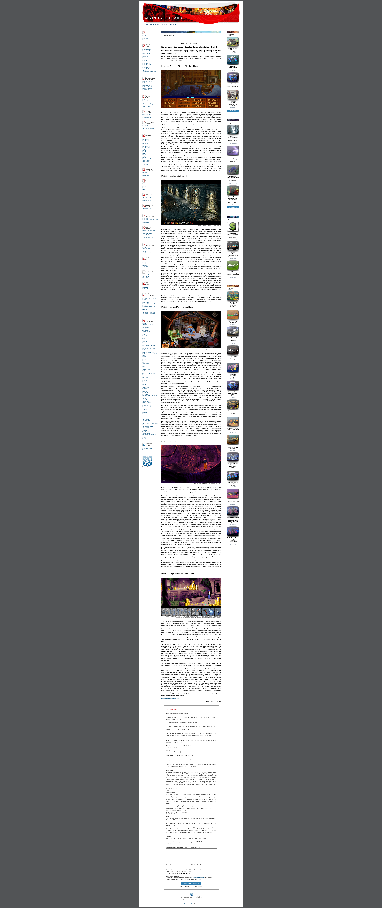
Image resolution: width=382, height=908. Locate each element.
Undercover (145, 436)
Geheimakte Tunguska (147, 274)
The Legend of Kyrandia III (148, 129)
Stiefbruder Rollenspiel (233, 157)
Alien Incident (145, 327)
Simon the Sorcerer (146, 100)
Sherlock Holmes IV (146, 405)
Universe (144, 437)
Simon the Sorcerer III (147, 103)
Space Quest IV (146, 161)
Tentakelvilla (145, 449)
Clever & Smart (145, 339)
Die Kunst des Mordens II (148, 352)
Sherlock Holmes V (146, 406)
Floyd (143, 99)
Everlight (144, 362)
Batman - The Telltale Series (148, 230)
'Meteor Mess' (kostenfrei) (232, 375)
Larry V (144, 154)
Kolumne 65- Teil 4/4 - (233, 102)
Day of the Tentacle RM (147, 48)
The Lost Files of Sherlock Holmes (150, 422)
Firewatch (144, 305)
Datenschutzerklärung (197, 877)
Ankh (143, 261)
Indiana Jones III (146, 52)
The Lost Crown (146, 420)
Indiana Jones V (146, 54)
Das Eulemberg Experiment (148, 345)
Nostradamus (145, 385)
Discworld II (145, 174)
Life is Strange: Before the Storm (150, 219)
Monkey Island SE (146, 61)
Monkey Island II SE (147, 64)
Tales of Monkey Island (147, 237)
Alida (143, 326)
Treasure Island (146, 433)
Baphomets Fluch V (147, 86)
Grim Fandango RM (146, 49)
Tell (143, 416)
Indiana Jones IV (146, 53)
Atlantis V (144, 333)
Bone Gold (144, 232)
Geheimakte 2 (145, 276)
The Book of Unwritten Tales (148, 312)
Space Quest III (146, 160)
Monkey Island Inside (147, 448)
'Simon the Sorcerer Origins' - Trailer (233, 411)
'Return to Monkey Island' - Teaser (233, 483)
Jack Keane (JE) (146, 266)
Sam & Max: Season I (147, 233)
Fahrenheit (144, 365)
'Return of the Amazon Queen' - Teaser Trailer (233, 429)
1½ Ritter (144, 247)
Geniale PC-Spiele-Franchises (233, 137)
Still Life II (144, 412)
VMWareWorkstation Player (233, 272)
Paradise (144, 390)
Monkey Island (145, 60)
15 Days (144, 323)
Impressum (180, 903)
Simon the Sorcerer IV (147, 104)
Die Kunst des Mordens (147, 351)
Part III (190, 43)
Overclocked (145, 388)
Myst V (144, 189)
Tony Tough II (145, 431)
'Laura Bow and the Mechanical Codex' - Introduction (233, 339)
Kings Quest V (145, 143)
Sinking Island (145, 408)
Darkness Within (146, 344)
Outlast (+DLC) (145, 387)
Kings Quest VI (145, 144)
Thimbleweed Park (146, 208)
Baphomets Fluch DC (147, 81)
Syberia (144, 415)
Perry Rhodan (145, 392)
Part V (199, 43)
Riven (143, 185)
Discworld (144, 172)
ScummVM (233, 233)
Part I (182, 43)
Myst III (144, 186)
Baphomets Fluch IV (147, 85)
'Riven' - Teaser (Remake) (233, 357)
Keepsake (144, 374)
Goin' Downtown (146, 369)
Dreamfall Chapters (146, 200)
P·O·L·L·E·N (145, 394)
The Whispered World (147, 252)
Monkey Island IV (146, 67)
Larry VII (144, 157)
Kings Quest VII (146, 146)
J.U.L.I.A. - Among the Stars (148, 373)
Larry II (144, 150)
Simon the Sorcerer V (147, 106)
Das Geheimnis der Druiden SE (149, 346)
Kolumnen (144, 35)
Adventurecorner (146, 447)
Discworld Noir (145, 175)
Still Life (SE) (145, 410)
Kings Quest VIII (146, 147)
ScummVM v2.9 (233, 321)
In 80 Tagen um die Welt (148, 371)
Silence (144, 251)
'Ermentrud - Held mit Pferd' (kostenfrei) (233, 446)
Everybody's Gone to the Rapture (150, 303)
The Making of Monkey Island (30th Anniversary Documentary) (233, 539)
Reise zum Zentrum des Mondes (149, 395)
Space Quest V (146, 163)
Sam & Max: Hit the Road (148, 68)
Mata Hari (144, 380)
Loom (143, 57)
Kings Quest (145, 137)
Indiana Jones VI (146, 56)
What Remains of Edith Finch (149, 315)
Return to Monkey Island (148, 209)
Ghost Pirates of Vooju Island (149, 367)
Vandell (144, 438)
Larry (143, 149)
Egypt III (144, 359)
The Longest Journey (147, 197)
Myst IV (144, 187)
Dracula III (144, 356)
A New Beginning (146, 248)
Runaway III (145, 288)
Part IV (195, 43)
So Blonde (144, 409)
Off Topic (144, 36)
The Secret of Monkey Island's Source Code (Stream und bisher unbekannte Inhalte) (233, 519)
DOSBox (233, 252)
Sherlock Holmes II (146, 402)
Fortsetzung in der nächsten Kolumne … (172, 698)
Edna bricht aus (146, 250)
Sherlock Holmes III (146, 403)
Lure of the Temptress (147, 91)
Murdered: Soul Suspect (148, 308)
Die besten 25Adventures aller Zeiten (233, 177)
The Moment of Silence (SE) (148, 313)
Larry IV (144, 153)
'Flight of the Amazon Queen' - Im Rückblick (233, 500)
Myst (143, 183)
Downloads (145, 38)
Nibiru (143, 383)
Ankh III (144, 263)
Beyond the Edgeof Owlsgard (232, 49)
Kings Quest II (145, 139)
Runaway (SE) (145, 285)
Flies (143, 366)
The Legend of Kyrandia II (148, 128)
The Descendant (146, 419)
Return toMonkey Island (233, 67)
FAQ (143, 39)
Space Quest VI (146, 164)
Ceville (143, 338)
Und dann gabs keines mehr (148, 434)
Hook (143, 370)
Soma (143, 310)
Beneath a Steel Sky (147, 88)
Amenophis (145, 330)
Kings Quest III (145, 140)
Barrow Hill (144, 335)
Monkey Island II (146, 63)
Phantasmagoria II (146, 158)
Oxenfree (144, 309)
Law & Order (145, 376)
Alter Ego (144, 328)
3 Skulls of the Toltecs (147, 324)
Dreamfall (144, 198)
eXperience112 (145, 363)
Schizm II (144, 399)
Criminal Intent (145, 341)
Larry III (144, 151)
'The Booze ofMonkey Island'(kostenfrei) (233, 304)
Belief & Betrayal (146, 337)
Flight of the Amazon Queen (148, 306)
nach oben (191, 900)
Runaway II (145, 287)
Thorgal (144, 429)
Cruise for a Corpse (146, 114)
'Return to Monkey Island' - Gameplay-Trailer (233, 393)
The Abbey (144, 417)
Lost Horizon (145, 277)
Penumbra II (145, 391)
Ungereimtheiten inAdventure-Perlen (233, 197)
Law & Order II (145, 377)
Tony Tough (145, 430)
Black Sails (144, 265)
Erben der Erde (146, 302)
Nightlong (144, 384)
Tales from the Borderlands (148, 236)
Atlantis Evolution (146, 331)
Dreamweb (144, 358)
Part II (186, 43)
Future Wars (145, 115)
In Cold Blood (145, 89)
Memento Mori (145, 381)
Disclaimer (197, 903)
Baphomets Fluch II (146, 82)
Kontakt (202, 903)
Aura (143, 334)
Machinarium (145, 378)
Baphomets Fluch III (147, 84)
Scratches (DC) (145, 401)
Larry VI (144, 156)
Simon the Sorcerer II (147, 102)
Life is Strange (145, 218)
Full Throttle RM (146, 50)
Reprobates (145, 397)
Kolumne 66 (233, 83)
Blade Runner (145, 125)
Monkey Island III (146, 66)
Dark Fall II (144, 342)
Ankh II (144, 262)
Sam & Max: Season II (147, 234)
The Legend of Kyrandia (148, 126)
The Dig (144, 70)
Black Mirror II (145, 301)
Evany (143, 360)
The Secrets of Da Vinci (147, 426)
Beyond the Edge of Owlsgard (149, 298)
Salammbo (144, 398)
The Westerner (145, 427)
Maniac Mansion (146, 59)
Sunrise (144, 413)
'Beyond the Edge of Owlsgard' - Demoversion (233, 465)
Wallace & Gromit (146, 238)
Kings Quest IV (145, 142)
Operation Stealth (146, 117)
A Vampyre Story (146, 296)
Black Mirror (145, 299)
